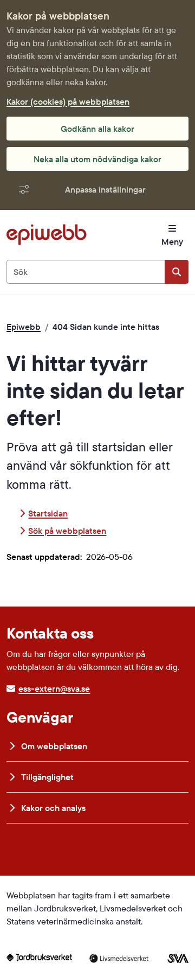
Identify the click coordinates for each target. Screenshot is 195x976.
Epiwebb (23, 326)
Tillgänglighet (46, 776)
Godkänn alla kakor (97, 128)
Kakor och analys (52, 807)
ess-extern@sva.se (54, 688)
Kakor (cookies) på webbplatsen (67, 101)
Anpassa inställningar (105, 189)
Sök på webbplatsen (67, 530)
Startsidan (48, 513)
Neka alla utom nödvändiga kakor (97, 159)
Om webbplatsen (53, 746)
